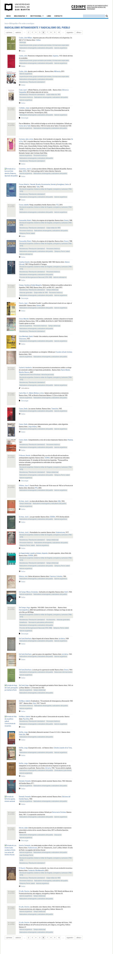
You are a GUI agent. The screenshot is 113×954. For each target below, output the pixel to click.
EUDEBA (52, 517)
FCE (57, 205)
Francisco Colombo (56, 576)
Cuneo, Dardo (23, 409)
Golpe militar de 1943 (53, 95)
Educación (57, 835)
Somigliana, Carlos (63, 184)
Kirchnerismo (50, 620)
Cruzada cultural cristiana (64, 352)
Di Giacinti (22, 868)
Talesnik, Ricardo (35, 184)
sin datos (62, 639)
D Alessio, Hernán (24, 455)
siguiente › (70, 32)
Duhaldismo (23, 622)
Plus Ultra (26, 719)
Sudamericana (60, 532)
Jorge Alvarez (32, 427)
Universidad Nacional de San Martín (17, 7)
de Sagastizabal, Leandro (27, 553)
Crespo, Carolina (24, 285)
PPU (36, 488)
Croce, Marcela (24, 319)
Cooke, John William (25, 38)
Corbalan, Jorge (24, 108)
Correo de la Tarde (25, 126)
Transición (54, 409)
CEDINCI (47, 458)
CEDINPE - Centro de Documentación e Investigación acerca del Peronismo (90, 7)
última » (78, 32)
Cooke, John (23, 56)
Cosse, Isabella (24, 205)
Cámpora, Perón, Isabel (27, 233)
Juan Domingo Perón (26, 855)
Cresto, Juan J (23, 303)
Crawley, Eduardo (24, 262)
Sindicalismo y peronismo (62, 770)
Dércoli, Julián (23, 828)
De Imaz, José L (24, 501)
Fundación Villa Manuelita (36, 870)
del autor (48, 768)
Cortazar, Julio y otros (26, 139)
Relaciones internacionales (63, 672)
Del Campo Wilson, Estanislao (28, 592)
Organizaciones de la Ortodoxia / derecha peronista (37, 375)
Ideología (23, 42)
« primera (9, 32)
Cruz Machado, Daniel (26, 336)
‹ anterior (18, 32)
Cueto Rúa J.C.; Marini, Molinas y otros (31, 393)
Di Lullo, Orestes (24, 891)
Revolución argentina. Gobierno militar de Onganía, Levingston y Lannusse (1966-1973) (46, 190)
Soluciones (22, 339)
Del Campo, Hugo (24, 608)
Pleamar (70, 440)
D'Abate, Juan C (24, 486)
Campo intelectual (52, 290)
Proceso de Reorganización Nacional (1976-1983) (36, 277)
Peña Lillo (22, 735)
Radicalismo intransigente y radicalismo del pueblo (36, 48)
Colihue (38, 40)
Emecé (66, 220)
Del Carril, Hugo (24, 685)
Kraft (66, 592)
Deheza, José (23, 576)
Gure (34, 703)
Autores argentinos (60, 48)
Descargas (24, 118)
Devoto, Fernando (24, 845)
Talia (38, 187)
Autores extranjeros (26, 254)
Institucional (36, 16)
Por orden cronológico (26, 23)
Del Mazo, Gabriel (24, 701)
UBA (59, 501)
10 (59, 32)
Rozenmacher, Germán (48, 184)
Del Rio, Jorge (23, 732)
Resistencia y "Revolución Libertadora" (32, 82)
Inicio (8, 16)
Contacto (58, 16)
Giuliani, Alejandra (42, 553)
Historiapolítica (24, 610)
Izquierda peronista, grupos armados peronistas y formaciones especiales (44, 45)
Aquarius (55, 56)
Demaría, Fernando (25, 781)
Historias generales (26, 293)
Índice (23, 51)
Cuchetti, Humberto (25, 368)
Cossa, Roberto (24, 184)
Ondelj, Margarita (36, 285)
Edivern (39, 305)
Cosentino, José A (25, 169)
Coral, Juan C (23, 90)
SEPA (24, 171)
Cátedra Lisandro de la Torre (63, 748)
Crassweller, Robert (25, 220)
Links (49, 16)
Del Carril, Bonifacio (25, 639)
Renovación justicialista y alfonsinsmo (41, 622)
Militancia (57, 71)
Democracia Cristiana (59, 812)
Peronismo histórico (26, 97)
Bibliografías (19, 16)
